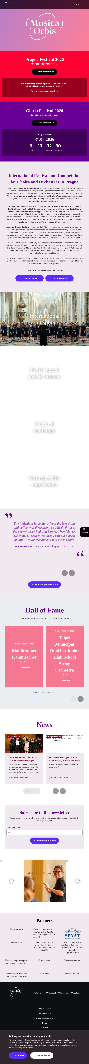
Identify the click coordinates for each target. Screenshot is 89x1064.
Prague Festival (44, 1008)
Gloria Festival (45, 1013)
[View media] (12, 881)
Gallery (44, 1027)
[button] (65, 573)
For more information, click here (44, 91)
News (44, 1023)
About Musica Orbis (44, 1018)
